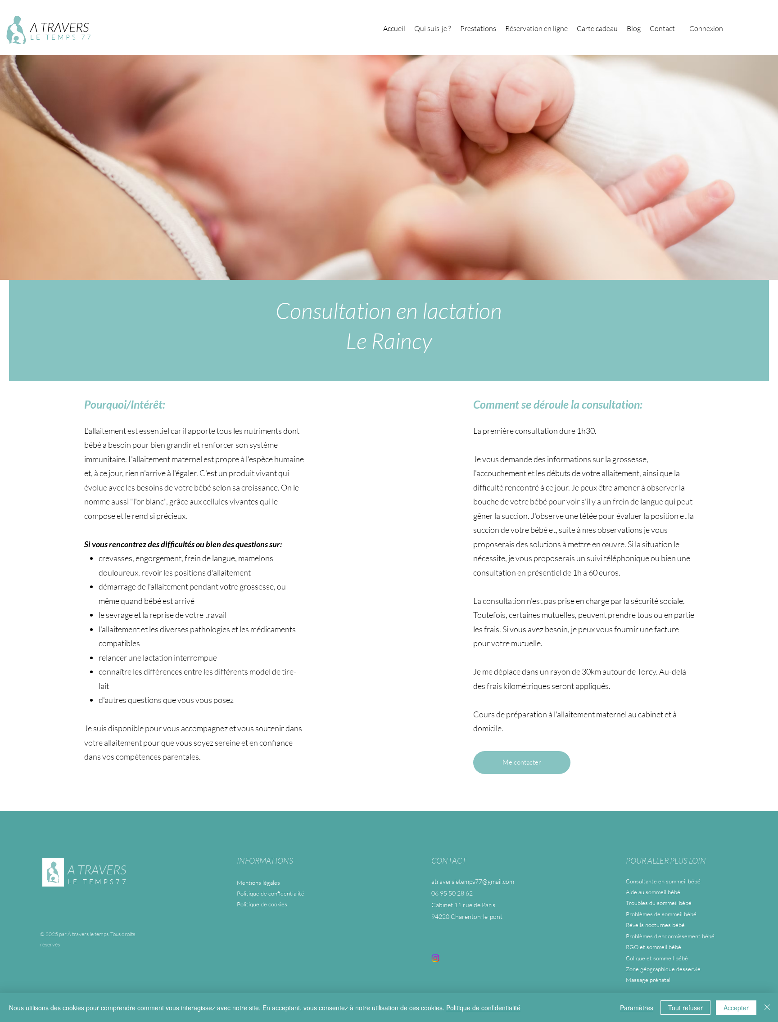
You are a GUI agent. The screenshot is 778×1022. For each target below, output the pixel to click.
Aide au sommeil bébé (653, 892)
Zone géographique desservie (663, 968)
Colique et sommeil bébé (657, 958)
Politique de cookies (262, 904)
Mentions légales (258, 882)
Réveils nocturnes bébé (655, 924)
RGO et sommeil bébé (653, 946)
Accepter (736, 1007)
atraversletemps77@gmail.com (472, 881)
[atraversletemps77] (435, 958)
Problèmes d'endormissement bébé (670, 936)
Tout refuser (685, 1007)
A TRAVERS (59, 27)
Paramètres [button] (636, 1007)
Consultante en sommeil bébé (663, 881)
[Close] (767, 1007)
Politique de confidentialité (270, 893)
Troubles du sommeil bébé (659, 902)
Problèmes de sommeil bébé (661, 914)
